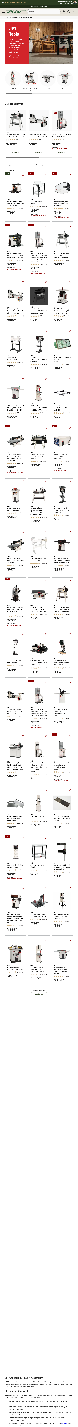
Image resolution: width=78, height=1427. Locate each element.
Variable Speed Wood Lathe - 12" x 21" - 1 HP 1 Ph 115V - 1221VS (38, 135)
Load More (39, 994)
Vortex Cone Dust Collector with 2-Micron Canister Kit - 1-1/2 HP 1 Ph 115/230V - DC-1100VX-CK (62, 135)
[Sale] (62, 130)
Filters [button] (8, 165)
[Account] (68, 11)
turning (64, 1423)
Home (7, 17)
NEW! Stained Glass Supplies (39, 6)
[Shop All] (3, 12)
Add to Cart (16, 153)
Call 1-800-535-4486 (66, 3)
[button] (56, 165)
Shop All (15, 58)
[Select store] (63, 11)
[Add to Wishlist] (23, 175)
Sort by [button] (43, 165)
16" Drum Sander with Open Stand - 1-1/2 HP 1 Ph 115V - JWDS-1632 (16, 135)
